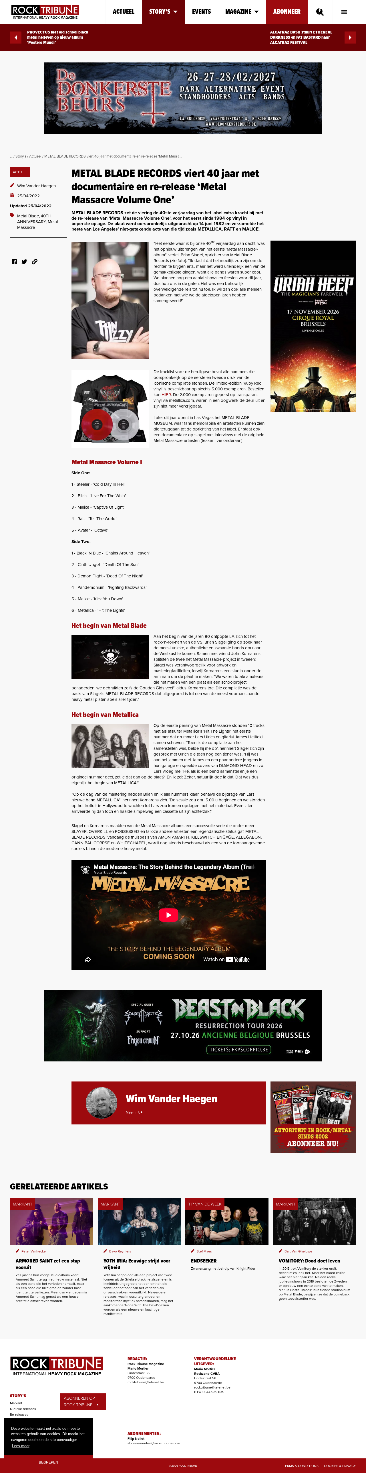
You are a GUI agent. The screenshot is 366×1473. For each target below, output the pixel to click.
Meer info (133, 1112)
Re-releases (19, 1415)
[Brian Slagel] (110, 300)
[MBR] (110, 657)
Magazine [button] (238, 11)
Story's (20, 156)
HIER (166, 394)
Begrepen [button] (48, 1462)
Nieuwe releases (23, 1409)
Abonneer (287, 11)
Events (201, 11)
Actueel (124, 11)
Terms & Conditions (301, 1466)
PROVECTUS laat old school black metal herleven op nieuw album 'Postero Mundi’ (57, 37)
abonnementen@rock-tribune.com (154, 1443)
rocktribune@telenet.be (146, 1382)
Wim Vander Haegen (36, 185)
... (11, 156)
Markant (16, 1403)
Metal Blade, (29, 216)
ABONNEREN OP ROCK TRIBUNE (79, 1401)
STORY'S (18, 1396)
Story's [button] (159, 11)
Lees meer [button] (20, 1446)
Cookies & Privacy (340, 1466)
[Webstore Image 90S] (110, 409)
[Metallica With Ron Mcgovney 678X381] (110, 746)
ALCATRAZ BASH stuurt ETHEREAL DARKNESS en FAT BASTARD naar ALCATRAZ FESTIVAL (301, 37)
